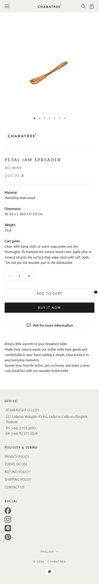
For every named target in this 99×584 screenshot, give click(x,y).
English (47, 551)
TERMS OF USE (16, 464)
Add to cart (50, 293)
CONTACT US (14, 487)
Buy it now (49, 307)
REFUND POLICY (17, 472)
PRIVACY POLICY (17, 457)
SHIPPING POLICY (18, 479)
